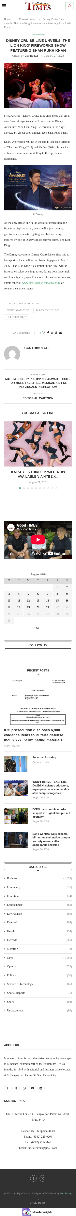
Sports (39, 1001)
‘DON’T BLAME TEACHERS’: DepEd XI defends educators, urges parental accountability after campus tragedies (50, 787)
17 (8, 607)
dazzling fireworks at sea (23, 303)
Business (39, 878)
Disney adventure (18, 310)
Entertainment (27, 19)
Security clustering (44, 757)
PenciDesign (66, 1193)
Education (39, 896)
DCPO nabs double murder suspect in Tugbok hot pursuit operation (51, 813)
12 (28, 600)
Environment (39, 913)
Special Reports (39, 992)
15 (57, 600)
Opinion (39, 966)
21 (47, 607)
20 (37, 607)
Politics (39, 975)
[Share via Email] (60, 333)
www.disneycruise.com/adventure (41, 282)
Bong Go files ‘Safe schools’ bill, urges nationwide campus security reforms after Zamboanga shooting (51, 839)
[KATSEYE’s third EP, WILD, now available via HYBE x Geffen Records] (38, 444)
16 (67, 600)
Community (39, 887)
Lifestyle (39, 940)
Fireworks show (17, 317)
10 (8, 600)
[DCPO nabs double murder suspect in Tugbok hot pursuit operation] (16, 816)
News (39, 957)
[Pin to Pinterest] (56, 333)
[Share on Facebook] (48, 333)
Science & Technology (39, 984)
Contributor (31, 55)
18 (18, 607)
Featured (39, 922)
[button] (7, 455)
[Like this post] (43, 333)
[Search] (69, 6)
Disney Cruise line (47, 310)
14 (47, 600)
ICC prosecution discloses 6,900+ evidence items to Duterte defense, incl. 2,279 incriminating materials (34, 735)
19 (28, 607)
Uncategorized (39, 1010)
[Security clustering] (16, 764)
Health (39, 931)
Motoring (39, 948)
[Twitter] (43, 1178)
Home (7, 19)
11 (18, 600)
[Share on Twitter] (51, 333)
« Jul (36, 627)
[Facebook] (33, 1178)
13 (37, 600)
